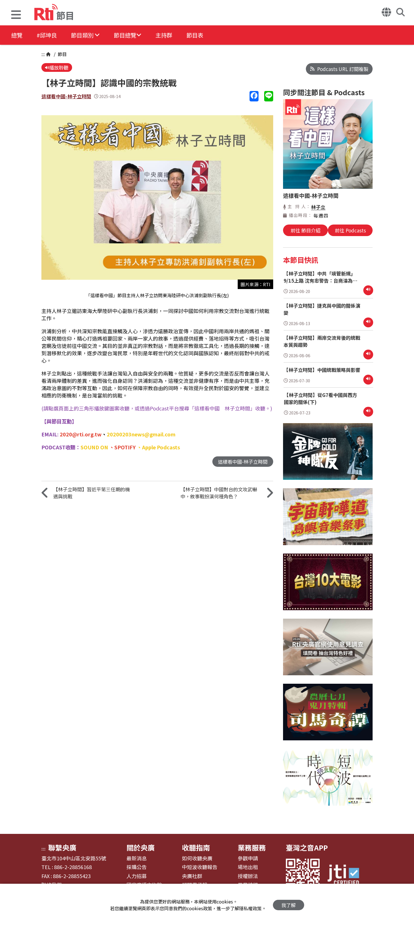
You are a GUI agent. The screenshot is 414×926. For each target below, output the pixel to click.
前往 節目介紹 (305, 230)
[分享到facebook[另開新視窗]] (254, 96)
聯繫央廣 (62, 847)
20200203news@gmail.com (141, 434)
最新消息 (136, 858)
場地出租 (248, 867)
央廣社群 (192, 876)
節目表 (194, 35)
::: (43, 54)
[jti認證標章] (346, 875)
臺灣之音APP (307, 847)
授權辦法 (248, 876)
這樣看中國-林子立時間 (66, 96)
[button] (16, 15)
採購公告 (136, 867)
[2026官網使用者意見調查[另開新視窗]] (328, 651)
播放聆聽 (58, 67)
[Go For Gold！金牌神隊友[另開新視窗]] (328, 455)
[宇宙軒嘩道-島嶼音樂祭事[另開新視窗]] (328, 520)
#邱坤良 (47, 35)
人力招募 (136, 876)
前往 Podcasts (350, 230)
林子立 (318, 206)
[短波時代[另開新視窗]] (328, 781)
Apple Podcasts (161, 447)
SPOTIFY (125, 447)
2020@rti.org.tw (81, 434)
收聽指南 (196, 847)
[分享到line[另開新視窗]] (268, 96)
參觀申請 (248, 858)
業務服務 (252, 847)
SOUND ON (94, 447)
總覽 (17, 35)
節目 (62, 54)
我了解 (288, 905)
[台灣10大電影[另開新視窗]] (328, 586)
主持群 (163, 35)
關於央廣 (140, 847)
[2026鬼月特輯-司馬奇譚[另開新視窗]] (328, 716)
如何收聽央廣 (197, 858)
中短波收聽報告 (199, 867)
